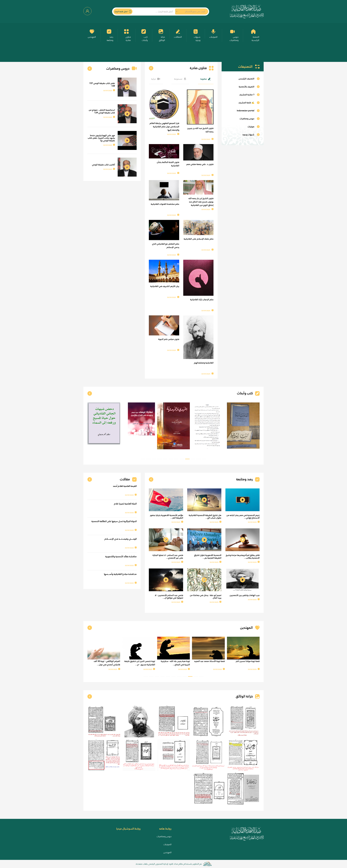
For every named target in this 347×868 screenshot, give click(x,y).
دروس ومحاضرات (164, 836)
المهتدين (167, 852)
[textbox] (191, 11)
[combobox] (191, 11)
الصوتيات (167, 844)
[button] (201, 676)
